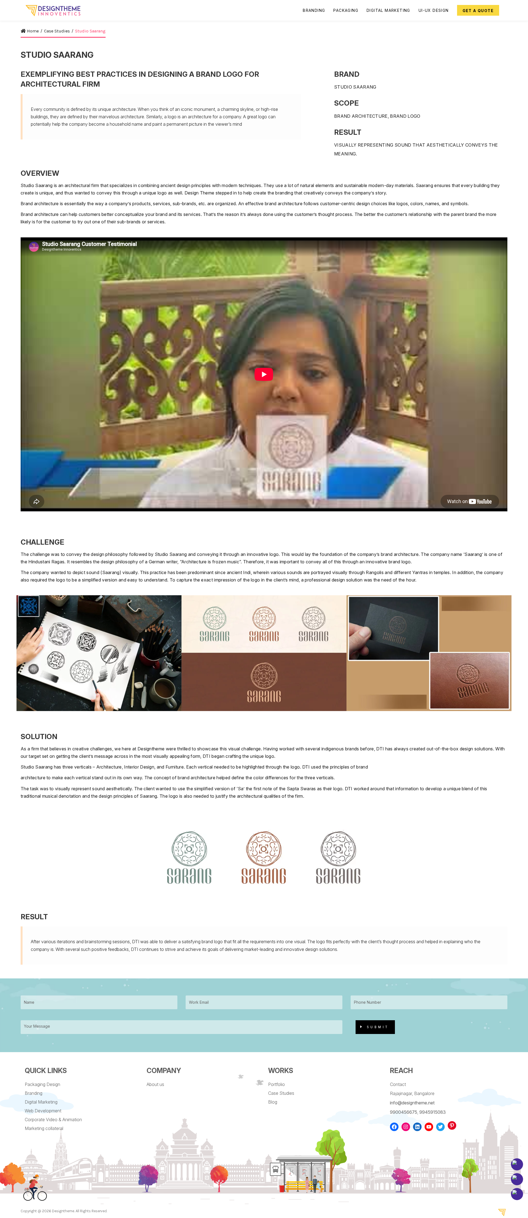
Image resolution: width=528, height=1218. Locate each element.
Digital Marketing (41, 1102)
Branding (33, 1093)
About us (155, 1084)
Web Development (43, 1110)
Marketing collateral (44, 1128)
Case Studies (281, 1093)
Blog (272, 1102)
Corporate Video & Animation (53, 1119)
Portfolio (276, 1084)
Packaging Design (42, 1084)
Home (33, 31)
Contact (398, 1084)
